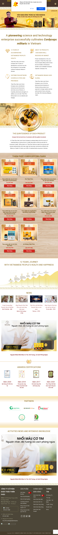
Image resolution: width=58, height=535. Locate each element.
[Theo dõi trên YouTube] (29, 516)
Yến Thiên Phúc (29, 179)
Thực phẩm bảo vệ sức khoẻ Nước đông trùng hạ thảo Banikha (48, 212)
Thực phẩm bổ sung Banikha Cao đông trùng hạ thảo (29, 211)
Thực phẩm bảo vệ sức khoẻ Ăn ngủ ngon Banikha (48, 179)
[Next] (55, 18)
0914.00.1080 (6, 516)
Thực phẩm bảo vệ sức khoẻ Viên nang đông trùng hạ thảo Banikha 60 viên (9, 212)
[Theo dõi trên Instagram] (24, 516)
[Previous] (2, 18)
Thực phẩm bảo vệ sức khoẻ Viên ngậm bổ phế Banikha (9, 179)
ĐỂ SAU (32, 8)
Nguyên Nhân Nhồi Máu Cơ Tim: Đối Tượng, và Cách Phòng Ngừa (29, 355)
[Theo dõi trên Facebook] (22, 516)
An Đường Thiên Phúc (29, 244)
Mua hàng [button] (9, 185)
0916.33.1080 (6, 510)
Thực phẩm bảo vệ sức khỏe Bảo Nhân (9, 245)
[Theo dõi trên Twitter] (27, 516)
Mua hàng (29, 219)
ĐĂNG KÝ (41, 8)
